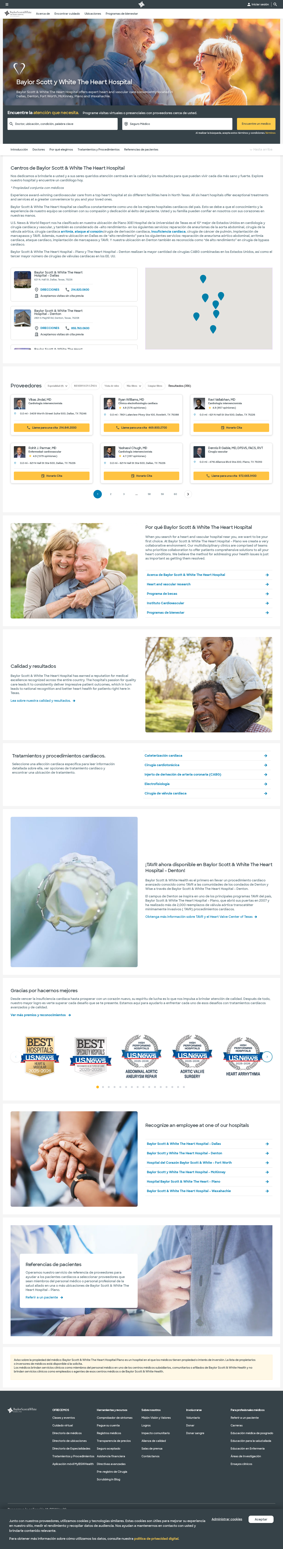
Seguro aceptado (108, 1448)
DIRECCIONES (49, 289)
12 (161, 1087)
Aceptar (261, 1519)
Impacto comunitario (156, 1433)
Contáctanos (150, 1456)
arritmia (67, 232)
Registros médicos (109, 1433)
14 (172, 1087)
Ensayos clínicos (241, 1464)
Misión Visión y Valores (156, 1417)
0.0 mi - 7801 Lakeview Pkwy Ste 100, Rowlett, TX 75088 (144, 414)
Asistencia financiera (111, 1456)
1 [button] (97, 494)
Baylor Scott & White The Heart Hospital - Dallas (58, 274)
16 (184, 1087)
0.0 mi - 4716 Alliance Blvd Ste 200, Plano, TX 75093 (231, 462)
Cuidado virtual (62, 1425)
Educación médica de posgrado (252, 1433)
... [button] (136, 497)
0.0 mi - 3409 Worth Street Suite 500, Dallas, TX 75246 (53, 413)
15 (178, 1087)
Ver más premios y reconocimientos (38, 1015)
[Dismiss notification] (268, 1367)
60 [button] (175, 494)
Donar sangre (195, 1433)
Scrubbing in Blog (108, 1479)
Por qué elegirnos (61, 149)
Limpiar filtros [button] (155, 386)
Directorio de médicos (67, 1433)
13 (166, 1087)
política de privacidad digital (156, 1539)
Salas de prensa (152, 1448)
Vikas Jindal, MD (39, 399)
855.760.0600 (80, 328)
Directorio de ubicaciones (69, 1441)
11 (155, 1087)
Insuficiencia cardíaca (168, 232)
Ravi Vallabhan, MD (221, 399)
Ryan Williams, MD (131, 399)
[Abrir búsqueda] (275, 4)
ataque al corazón (89, 232)
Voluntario (193, 1417)
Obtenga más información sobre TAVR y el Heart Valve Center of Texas (199, 917)
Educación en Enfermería (248, 1448)
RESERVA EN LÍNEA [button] (85, 386)
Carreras (237, 1425)
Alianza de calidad (154, 1441)
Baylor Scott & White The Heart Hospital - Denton (58, 312)
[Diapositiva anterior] (16, 1056)
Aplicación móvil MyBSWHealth (73, 1464)
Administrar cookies (227, 1519)
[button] (52, 409)
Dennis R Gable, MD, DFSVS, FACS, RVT (235, 448)
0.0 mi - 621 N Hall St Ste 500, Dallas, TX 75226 (227, 414)
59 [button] (162, 494)
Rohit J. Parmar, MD (42, 448)
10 (149, 1087)
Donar (190, 1425)
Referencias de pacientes (141, 149)
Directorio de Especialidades (71, 1448)
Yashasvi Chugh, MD (132, 448)
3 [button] (124, 494)
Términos (270, 133)
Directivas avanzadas (111, 1464)
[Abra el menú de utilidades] (7, 4)
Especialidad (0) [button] (56, 386)
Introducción (19, 149)
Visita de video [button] (112, 386)
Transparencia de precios (114, 1441)
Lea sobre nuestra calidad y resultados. (41, 701)
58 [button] (149, 494)
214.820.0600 (80, 289)
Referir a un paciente (42, 1297)
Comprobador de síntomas (114, 1417)
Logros (146, 1425)
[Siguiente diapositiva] (267, 1056)
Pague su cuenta (108, 1425)
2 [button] (110, 494)
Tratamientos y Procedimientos (99, 149)
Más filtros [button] (132, 386)
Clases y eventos (63, 1417)
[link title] (141, 4)
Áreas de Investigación (246, 1456)
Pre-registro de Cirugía (112, 1471)
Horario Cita (234, 427)
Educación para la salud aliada (251, 1441)
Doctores (39, 149)
